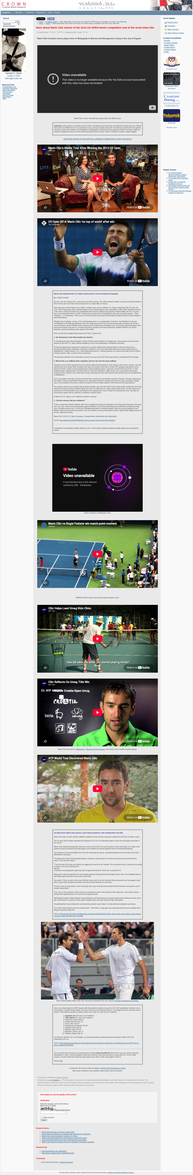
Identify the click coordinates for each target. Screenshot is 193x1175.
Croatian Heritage (170, 49)
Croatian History (169, 47)
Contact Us (30, 13)
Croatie (166, 52)
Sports (48, 23)
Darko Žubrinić (43, 32)
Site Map (18, 13)
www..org (54, 1080)
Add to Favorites (173, 29)
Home (41, 22)
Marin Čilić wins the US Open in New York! (58, 1132)
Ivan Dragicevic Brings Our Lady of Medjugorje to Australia (64, 1140)
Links (50, 13)
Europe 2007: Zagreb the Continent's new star (177, 183)
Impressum (41, 13)
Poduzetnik (171, 123)
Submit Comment (66, 1162)
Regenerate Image (63, 1110)
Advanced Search (9, 26)
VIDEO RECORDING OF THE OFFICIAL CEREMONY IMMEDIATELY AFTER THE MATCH (97, 139)
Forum (57, 13)
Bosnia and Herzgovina (96, 749)
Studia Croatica (169, 45)
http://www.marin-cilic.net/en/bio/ (54, 1151)
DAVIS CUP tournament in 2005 (113, 1068)
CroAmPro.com (171, 69)
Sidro (4, 98)
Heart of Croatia (8, 95)
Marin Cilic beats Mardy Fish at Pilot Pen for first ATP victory (64, 1138)
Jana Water (6, 93)
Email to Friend (172, 22)
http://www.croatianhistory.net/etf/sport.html (58, 1153)
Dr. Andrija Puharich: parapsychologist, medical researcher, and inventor (177, 174)
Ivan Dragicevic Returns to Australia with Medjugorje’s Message (66, 1134)
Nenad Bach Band (9, 90)
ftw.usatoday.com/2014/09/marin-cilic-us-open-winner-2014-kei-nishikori (87, 420)
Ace (61, 1061)
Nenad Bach (7, 97)
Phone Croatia (7, 92)
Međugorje (80, 749)
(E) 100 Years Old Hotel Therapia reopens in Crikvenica (179, 192)
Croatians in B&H (51, 22)
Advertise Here (171, 127)
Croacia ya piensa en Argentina (126, 1001)
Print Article (171, 26)
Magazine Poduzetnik (10, 88)
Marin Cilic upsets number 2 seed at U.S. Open (60, 1136)
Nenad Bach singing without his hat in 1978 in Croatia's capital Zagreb (179, 187)
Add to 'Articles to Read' (175, 33)
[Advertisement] (171, 151)
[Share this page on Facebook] (51, 19)
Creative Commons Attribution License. (120, 1172)
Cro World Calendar (170, 43)
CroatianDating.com (9, 87)
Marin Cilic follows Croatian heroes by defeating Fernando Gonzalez (68, 1142)
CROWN (167, 40)
